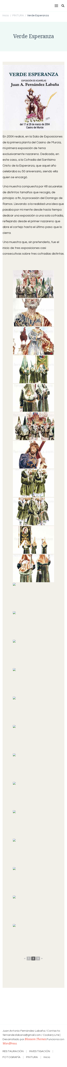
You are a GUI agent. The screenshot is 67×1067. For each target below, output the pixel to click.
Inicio (47, 1057)
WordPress (10, 1043)
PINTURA (32, 1057)
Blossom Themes (35, 1039)
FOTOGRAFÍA (11, 1057)
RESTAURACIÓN (13, 1051)
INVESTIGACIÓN (39, 1051)
